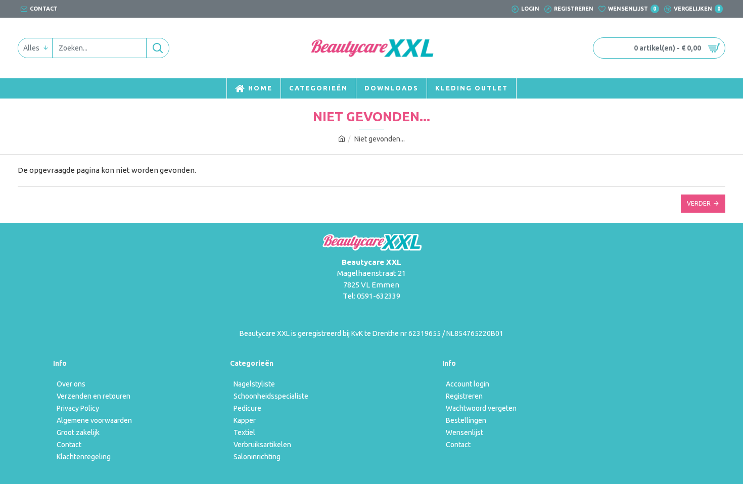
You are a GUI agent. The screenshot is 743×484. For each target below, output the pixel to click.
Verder (699, 203)
